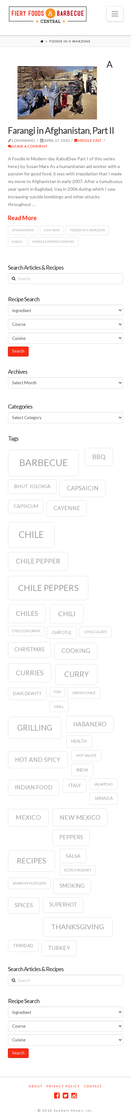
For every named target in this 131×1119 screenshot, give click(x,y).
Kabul (17, 241)
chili (66, 613)
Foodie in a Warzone (87, 230)
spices (24, 905)
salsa (73, 856)
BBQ (99, 456)
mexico (28, 817)
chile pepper (38, 561)
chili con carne (26, 631)
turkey (59, 948)
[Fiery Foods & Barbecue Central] (47, 14)
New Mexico (80, 817)
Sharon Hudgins (29, 883)
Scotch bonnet (78, 870)
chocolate (95, 631)
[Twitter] (65, 1095)
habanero (90, 724)
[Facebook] (57, 1095)
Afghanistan (23, 230)
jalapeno (103, 784)
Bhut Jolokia (32, 486)
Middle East (89, 140)
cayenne (66, 508)
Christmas (29, 649)
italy (74, 785)
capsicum (26, 506)
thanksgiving (77, 926)
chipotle (62, 632)
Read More (22, 217)
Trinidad (23, 945)
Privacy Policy (63, 1086)
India (82, 769)
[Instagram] (74, 1095)
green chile (84, 692)
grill (59, 706)
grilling (34, 727)
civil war (52, 230)
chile (31, 534)
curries (30, 673)
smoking (72, 886)
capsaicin (83, 488)
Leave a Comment (29, 146)
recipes (31, 860)
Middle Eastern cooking (53, 241)
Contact (93, 1086)
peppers (71, 837)
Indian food (33, 787)
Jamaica (103, 798)
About (36, 1086)
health (78, 741)
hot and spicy (37, 759)
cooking (75, 650)
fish (57, 692)
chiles (27, 613)
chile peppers (48, 588)
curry (76, 674)
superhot (63, 904)
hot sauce (86, 755)
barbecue (43, 462)
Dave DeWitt (27, 693)
